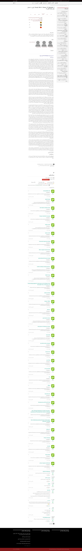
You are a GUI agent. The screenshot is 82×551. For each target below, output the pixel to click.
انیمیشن (42, 13)
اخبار (52, 3)
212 (59, 20)
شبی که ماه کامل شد (65, 11)
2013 (51, 14)
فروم (40, 3)
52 (65, 25)
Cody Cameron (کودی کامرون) (36, 17)
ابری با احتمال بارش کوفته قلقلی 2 (40, 164)
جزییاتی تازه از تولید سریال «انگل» (26, 536)
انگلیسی (35, 14)
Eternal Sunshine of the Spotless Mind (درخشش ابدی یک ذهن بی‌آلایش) (62, 76)
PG (30, 14)
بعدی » (50, 523)
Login (48, 177)
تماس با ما (36, 3)
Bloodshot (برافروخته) (64, 55)
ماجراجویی (43, 14)
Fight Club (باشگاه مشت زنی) (63, 20)
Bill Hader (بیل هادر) (51, 47)
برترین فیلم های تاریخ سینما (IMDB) (64, 1)
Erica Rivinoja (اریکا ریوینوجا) (35, 19)
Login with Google (45, 179)
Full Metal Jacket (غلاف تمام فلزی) (62, 15)
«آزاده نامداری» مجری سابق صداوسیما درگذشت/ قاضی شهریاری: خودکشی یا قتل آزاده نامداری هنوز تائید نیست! (21, 534)
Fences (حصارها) (65, 71)
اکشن (43, 13)
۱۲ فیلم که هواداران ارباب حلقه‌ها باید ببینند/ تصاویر (24, 539)
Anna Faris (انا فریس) (44, 47)
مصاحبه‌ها (44, 3)
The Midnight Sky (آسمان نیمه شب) (62, 45)
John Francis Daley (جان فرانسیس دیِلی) (35, 20)
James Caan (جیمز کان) (32, 42)
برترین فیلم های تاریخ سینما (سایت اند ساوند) (53, 1)
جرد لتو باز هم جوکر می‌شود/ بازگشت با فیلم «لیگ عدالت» (23, 543)
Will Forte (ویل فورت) (38, 47)
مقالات (48, 3)
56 (66, 16)
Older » (66, 81)
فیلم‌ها (56, 3)
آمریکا (47, 14)
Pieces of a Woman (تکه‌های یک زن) (62, 60)
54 (66, 77)
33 (62, 71)
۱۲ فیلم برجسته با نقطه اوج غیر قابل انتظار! (25, 541)
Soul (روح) (66, 41)
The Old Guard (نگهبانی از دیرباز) (63, 51)
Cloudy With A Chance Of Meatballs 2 (48, 164)
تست (33, 3)
